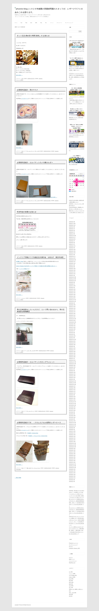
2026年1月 (71, 233)
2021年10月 (71, 322)
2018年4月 (71, 394)
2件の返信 (18, 469)
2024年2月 (71, 273)
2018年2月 (71, 398)
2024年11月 (71, 258)
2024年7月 (71, 265)
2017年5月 (71, 413)
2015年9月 (71, 448)
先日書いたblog (19, 261)
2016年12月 (71, 422)
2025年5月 (71, 247)
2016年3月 (71, 438)
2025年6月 (71, 246)
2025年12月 (71, 235)
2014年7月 (71, 472)
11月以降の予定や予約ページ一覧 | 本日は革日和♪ (76, 523)
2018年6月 (71, 391)
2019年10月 (71, 363)
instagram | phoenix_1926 (74, 548)
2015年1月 (71, 462)
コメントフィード (73, 561)
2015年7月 (71, 451)
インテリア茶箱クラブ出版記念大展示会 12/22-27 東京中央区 (40, 257)
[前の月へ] (79, 174)
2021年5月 (71, 330)
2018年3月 (71, 396)
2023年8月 (71, 284)
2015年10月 (71, 446)
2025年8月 (71, 242)
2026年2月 (71, 232)
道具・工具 (71, 592)
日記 (21, 22)
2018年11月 (71, 382)
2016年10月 (71, 426)
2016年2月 (71, 439)
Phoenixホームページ (73, 543)
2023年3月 (71, 292)
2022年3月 (71, 313)
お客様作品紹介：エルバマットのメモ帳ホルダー (35, 162)
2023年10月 (71, 280)
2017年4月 (71, 415)
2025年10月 (71, 239)
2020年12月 (71, 339)
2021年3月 (71, 334)
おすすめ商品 (72, 575)
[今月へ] (81, 174)
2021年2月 (71, 336)
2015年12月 (71, 443)
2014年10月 (71, 467)
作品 (41, 22)
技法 (31, 22)
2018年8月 (71, 387)
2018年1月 (71, 400)
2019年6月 (71, 370)
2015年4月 (71, 457)
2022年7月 (71, 306)
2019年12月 (71, 360)
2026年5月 (71, 226)
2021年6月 (71, 329)
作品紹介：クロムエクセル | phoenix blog (37, 435)
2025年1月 (71, 254)
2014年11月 (71, 465)
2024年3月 (71, 271)
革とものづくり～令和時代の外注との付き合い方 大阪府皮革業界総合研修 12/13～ (76, 501)
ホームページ (59, 22)
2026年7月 (71, 223)
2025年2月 (71, 252)
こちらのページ (24, 98)
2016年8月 (71, 429)
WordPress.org (72, 562)
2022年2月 (71, 315)
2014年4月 (71, 477)
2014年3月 (71, 479)
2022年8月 (71, 304)
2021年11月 (71, 320)
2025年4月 (71, 249)
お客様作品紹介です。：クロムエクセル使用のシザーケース (39, 422)
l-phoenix (40, 78)
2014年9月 (71, 469)
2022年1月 (71, 316)
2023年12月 (71, 277)
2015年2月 (71, 460)
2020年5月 (71, 351)
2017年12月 (71, 401)
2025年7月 (71, 244)
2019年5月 (71, 372)
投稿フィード (72, 559)
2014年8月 (71, 471)
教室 (36, 22)
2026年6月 (71, 225)
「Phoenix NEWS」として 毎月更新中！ (76, 149)
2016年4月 (71, 436)
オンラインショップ (69, 22)
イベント (52, 22)
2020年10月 (71, 342)
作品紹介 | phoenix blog (32, 433)
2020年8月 (71, 346)
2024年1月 (71, 275)
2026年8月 (71, 221)
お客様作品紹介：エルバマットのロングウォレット (36, 362)
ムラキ (28, 350)
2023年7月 (71, 285)
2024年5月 (71, 268)
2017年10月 (71, 405)
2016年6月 (71, 432)
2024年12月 (71, 256)
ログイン (71, 557)
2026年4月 (71, 228)
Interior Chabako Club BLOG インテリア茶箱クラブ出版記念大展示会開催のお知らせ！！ (36, 266)
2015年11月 (71, 445)
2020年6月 (71, 349)
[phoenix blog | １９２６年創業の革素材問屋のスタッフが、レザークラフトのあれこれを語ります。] (49, 10)
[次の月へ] (83, 174)
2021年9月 (71, 323)
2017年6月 (71, 412)
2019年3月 (71, 375)
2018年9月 (71, 386)
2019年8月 (71, 367)
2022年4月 (71, 311)
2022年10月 (71, 301)
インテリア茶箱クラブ (24, 268)
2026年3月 (71, 230)
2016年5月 (71, 434)
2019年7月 (71, 368)
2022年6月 (71, 308)
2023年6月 (71, 287)
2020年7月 (71, 348)
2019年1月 (71, 379)
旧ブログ (71, 546)
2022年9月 (71, 303)
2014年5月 (71, 476)
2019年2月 (71, 377)
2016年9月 (71, 427)
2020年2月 (71, 356)
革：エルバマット (30, 151)
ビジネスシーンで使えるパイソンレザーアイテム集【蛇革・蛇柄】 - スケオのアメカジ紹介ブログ (76, 496)
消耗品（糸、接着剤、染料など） (76, 589)
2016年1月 (71, 441)
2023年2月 (71, 294)
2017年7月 (71, 410)
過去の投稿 (18, 477)
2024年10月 (71, 259)
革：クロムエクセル (36, 468)
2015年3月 (71, 458)
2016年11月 (71, 424)
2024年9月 (71, 261)
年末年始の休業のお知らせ (26, 212)
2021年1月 (71, 337)
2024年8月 (71, 263)
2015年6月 (71, 453)
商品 (26, 22)
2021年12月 (71, 318)
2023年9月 (71, 282)
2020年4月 (71, 353)
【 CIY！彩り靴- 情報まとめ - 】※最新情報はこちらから (76, 135)
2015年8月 (71, 450)
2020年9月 (71, 344)
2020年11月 (71, 341)
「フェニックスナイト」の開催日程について (76, 97)
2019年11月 (71, 361)
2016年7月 (71, 431)
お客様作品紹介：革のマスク (27, 90)
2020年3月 (71, 355)
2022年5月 (71, 310)
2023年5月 (71, 289)
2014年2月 (71, 481)
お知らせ (71, 577)
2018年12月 (71, 381)
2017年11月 (71, 403)
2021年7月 (71, 327)
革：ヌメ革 (37, 151)
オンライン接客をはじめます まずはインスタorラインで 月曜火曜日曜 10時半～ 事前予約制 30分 (76, 528)
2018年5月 (71, 393)
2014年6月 (71, 474)
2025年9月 (71, 240)
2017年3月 (71, 417)
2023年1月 (71, 296)
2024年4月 (71, 270)
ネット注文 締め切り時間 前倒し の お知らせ (33, 36)
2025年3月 (71, 251)
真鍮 (27, 468)
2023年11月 (71, 278)
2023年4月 (71, 291)
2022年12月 (71, 297)
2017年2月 (71, 419)
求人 (46, 22)
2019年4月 (71, 374)
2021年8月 (71, 325)
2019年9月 (71, 365)
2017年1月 (71, 420)
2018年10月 (71, 384)
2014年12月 (71, 464)
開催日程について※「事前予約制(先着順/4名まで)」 (76, 118)
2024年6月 (71, 266)
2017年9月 (71, 406)
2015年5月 (71, 455)
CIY (70, 571)
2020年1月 (71, 358)
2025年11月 (71, 237)
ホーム (16, 22)
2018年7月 (71, 389)
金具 (30, 468)
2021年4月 (71, 332)
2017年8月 (71, 408)
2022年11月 (71, 299)
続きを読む (19, 75)
